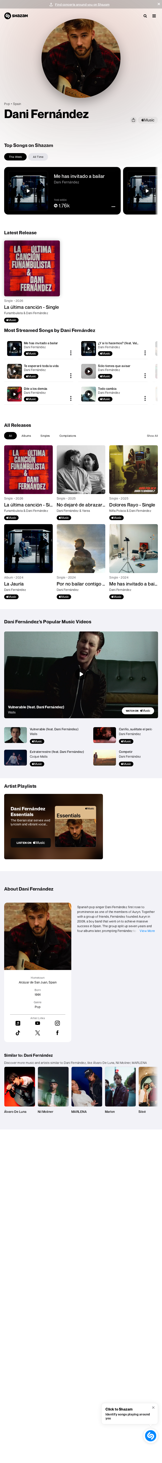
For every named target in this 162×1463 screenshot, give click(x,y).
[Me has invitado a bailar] (38, 348)
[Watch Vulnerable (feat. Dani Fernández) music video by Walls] (81, 674)
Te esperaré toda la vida (41, 366)
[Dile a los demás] (38, 394)
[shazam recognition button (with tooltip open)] (150, 1436)
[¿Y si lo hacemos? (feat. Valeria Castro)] (113, 348)
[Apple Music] (11, 320)
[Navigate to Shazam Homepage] (16, 15)
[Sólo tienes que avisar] (113, 371)
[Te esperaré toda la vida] (38, 371)
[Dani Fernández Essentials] (53, 826)
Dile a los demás (35, 389)
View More (147, 931)
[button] (159, 4)
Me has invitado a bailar (41, 343)
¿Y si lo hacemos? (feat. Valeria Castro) (126, 343)
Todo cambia (107, 389)
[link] (138, 710)
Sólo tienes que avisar (114, 366)
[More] (70, 353)
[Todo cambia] (113, 394)
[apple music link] (148, 120)
